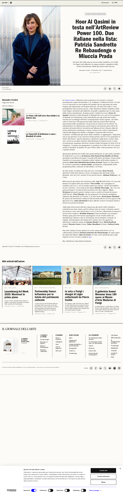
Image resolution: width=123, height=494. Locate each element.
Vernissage (73, 353)
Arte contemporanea (95, 72)
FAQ (112, 357)
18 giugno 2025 (81, 312)
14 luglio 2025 (20, 306)
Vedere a (72, 351)
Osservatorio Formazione (93, 354)
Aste (70, 287)
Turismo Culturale (43, 350)
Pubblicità (114, 348)
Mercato (58, 351)
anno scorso (70, 100)
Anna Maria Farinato (31, 120)
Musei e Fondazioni (104, 287)
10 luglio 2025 (50, 313)
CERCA (115, 2)
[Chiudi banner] (120, 468)
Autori (91, 346)
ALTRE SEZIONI (74, 335)
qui (90, 237)
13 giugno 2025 (111, 313)
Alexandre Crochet (10, 306)
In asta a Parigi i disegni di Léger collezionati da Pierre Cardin (77, 296)
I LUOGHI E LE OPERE (43, 336)
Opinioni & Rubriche (73, 341)
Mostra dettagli (94, 490)
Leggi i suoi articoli (8, 102)
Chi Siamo (114, 335)
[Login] (10, 3)
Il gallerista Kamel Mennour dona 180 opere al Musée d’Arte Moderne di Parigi (106, 297)
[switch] (50, 490)
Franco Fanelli (30, 139)
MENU (5, 2)
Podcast (91, 348)
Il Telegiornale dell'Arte (115, 342)
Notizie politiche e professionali (95, 14)
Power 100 (92, 351)
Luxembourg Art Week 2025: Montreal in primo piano (16, 294)
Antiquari (59, 342)
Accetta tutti (103, 470)
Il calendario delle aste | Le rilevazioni (95, 342)
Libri (70, 338)
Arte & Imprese (59, 347)
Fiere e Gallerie (12, 287)
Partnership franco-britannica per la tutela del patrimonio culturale (47, 296)
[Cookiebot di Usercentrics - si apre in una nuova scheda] (12, 490)
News (6, 287)
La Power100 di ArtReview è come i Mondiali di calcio (41, 135)
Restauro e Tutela (44, 342)
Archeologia (44, 339)
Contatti (114, 350)
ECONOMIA (59, 335)
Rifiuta (103, 482)
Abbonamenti (105, 2)
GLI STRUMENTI (94, 335)
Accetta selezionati (103, 476)
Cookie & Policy (114, 354)
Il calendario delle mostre (95, 338)
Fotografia (72, 348)
